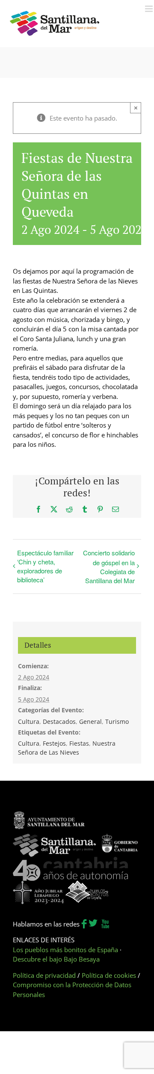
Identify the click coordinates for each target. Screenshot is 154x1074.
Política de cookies (109, 975)
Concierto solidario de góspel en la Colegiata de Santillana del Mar (109, 566)
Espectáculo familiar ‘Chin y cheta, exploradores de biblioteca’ (45, 566)
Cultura (28, 721)
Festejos (54, 743)
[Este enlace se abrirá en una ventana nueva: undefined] (49, 815)
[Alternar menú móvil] (149, 8)
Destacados (59, 721)
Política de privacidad (44, 975)
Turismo (117, 721)
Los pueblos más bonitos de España (65, 949)
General (90, 721)
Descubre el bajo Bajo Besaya (56, 959)
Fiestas (79, 743)
